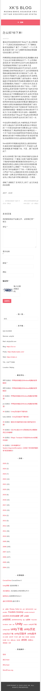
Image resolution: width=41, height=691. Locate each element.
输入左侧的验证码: (17, 288)
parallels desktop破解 (11, 616)
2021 (4, 484)
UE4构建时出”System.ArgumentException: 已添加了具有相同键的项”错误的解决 (20, 447)
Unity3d (26, 624)
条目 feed (6, 660)
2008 (4, 546)
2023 (4, 474)
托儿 (8, 640)
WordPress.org (8, 670)
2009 (4, 541)
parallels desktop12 (29, 612)
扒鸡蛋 (4, 640)
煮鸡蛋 (18, 640)
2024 (4, 469)
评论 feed (6, 665)
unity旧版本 (20, 633)
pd (21, 615)
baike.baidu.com (18, 352)
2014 (4, 515)
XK (4, 396)
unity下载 (17, 629)
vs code (5, 637)
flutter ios (18, 609)
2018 (4, 500)
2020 (4, 489)
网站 (4, 272)
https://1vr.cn (11, 346)
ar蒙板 (7, 609)
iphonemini (29, 609)
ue (13, 624)
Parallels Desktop (15, 612)
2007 (4, 552)
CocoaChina (7, 580)
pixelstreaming (17, 619)
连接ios (30, 640)
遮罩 (10, 643)
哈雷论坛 (6, 596)
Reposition (34, 619)
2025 (4, 463)
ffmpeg (12, 609)
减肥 (20, 637)
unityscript (6, 629)
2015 (4, 510)
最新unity (13, 640)
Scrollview (5, 624)
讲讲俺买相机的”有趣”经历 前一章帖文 (11, 202)
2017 (4, 505)
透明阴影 (5, 643)
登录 (4, 654)
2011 (4, 531)
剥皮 (23, 637)
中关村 (16, 637)
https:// (10, 352)
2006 (4, 557)
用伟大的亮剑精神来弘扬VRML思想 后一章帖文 (30, 202)
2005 (4, 562)
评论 (5, 227)
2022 (4, 479)
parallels (5, 612)
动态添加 (32, 637)
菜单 (21, 22)
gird (24, 609)
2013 (4, 520)
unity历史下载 (8, 634)
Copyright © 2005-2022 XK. (19, 685)
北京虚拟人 (6, 591)
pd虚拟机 (7, 619)
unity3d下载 (33, 624)
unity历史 (29, 629)
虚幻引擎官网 (7, 601)
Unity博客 (6, 585)
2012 (4, 526)
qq (24, 619)
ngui (35, 609)
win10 (11, 637)
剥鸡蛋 (27, 637)
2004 (4, 567)
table (10, 624)
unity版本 (31, 633)
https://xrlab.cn (12, 357)
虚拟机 (24, 640)
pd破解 (26, 616)
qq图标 (28, 619)
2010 (4, 536)
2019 (4, 495)
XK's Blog (20, 8)
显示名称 (6, 253)
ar (3, 609)
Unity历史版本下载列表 (19, 411)
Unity (19, 624)
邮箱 (5, 263)
